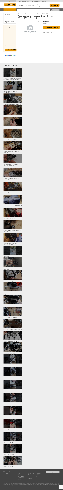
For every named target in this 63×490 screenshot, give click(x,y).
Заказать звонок (55, 5)
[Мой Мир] (8, 55)
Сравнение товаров (38, 476)
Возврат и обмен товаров (31, 476)
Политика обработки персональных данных (38, 481)
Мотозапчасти (7, 14)
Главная (19, 13)
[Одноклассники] (6, 55)
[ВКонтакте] (5, 55)
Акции (19, 1)
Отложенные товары (38, 474)
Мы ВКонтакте (10, 473)
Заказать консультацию (11, 49)
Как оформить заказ (36, 1)
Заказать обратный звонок (53, 472)
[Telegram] (15, 55)
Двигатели (7, 16)
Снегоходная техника (9, 19)
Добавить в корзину (52, 27)
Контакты (44, 1)
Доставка (24, 1)
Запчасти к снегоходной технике (9, 22)
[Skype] (13, 55)
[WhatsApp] (11, 55)
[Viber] (10, 55)
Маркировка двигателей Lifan (21, 477)
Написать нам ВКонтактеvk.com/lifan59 (10, 41)
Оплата (28, 1)
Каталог (23, 13)
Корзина (37, 471)
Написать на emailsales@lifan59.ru (9, 46)
